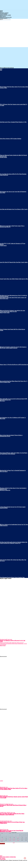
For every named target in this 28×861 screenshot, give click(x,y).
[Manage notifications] (25, 858)
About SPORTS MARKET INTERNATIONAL (8, 857)
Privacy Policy (2, 859)
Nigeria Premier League (5, 15)
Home (1, 10)
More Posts (2, 645)
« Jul (13, 842)
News (1, 11)
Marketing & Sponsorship (6, 17)
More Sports (3, 16)
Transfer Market (3, 14)
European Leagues (4, 12)
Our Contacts (2, 858)
